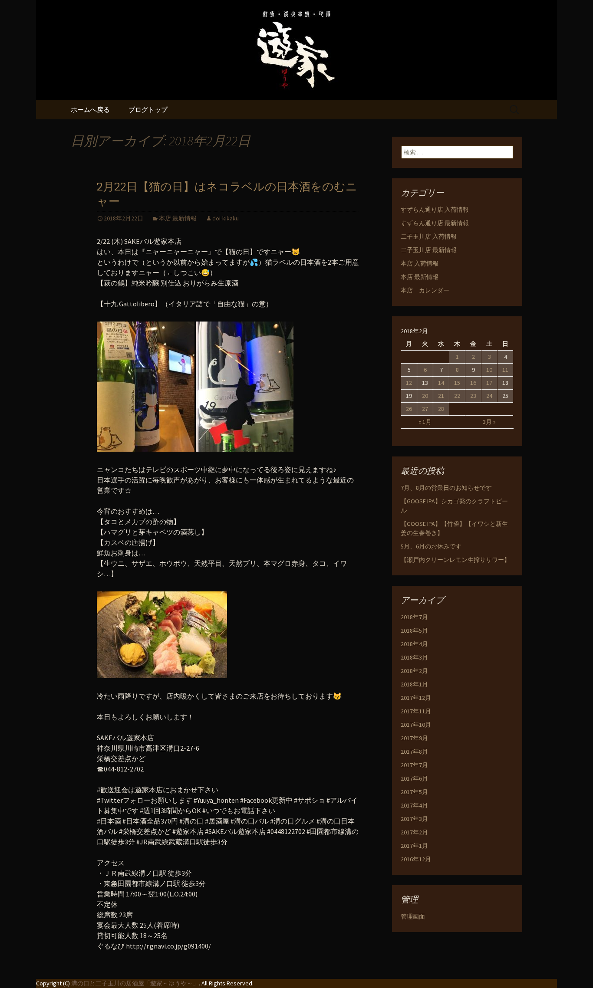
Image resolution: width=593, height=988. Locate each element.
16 (473, 383)
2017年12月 (416, 698)
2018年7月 (414, 617)
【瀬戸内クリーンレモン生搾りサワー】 (455, 560)
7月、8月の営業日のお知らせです (446, 488)
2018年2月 (414, 671)
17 (489, 383)
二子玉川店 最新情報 (429, 250)
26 (409, 409)
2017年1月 (414, 846)
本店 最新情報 (178, 218)
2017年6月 (414, 778)
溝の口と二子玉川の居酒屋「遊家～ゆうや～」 (135, 983)
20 (425, 396)
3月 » (489, 422)
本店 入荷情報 (419, 263)
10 (489, 370)
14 (441, 383)
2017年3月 (414, 819)
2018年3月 (414, 657)
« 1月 (425, 422)
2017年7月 (414, 765)
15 (457, 383)
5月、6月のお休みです (431, 546)
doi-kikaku (225, 218)
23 (473, 396)
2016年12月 (416, 859)
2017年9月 (414, 738)
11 (505, 370)
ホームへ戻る (90, 109)
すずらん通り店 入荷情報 (435, 209)
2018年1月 (414, 684)
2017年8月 (414, 751)
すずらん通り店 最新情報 (435, 223)
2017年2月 (414, 832)
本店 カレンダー (425, 290)
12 (409, 383)
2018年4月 (414, 644)
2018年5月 (414, 630)
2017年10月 (416, 725)
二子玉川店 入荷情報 (429, 236)
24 (489, 396)
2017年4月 (414, 805)
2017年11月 (416, 711)
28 (441, 409)
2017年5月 (414, 792)
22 (457, 396)
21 (441, 396)
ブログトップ (148, 109)
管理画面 (413, 916)
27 (425, 409)
